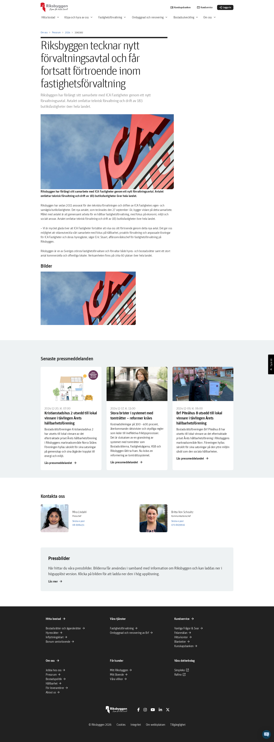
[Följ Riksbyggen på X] (168, 709)
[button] (88, 298)
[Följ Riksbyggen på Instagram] (145, 709)
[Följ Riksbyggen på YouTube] (153, 709)
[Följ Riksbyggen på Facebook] (138, 709)
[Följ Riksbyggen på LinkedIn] (160, 709)
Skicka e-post (78, 521)
